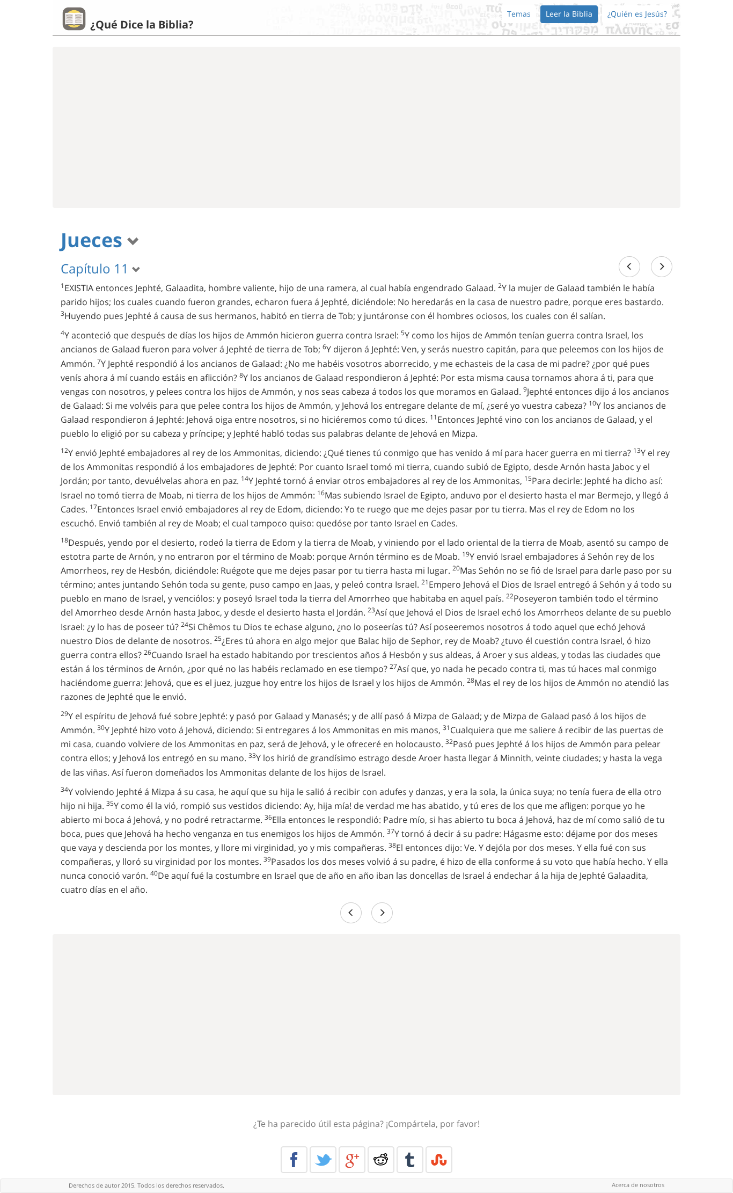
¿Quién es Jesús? (637, 14)
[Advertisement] (366, 127)
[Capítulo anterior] (629, 266)
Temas (519, 14)
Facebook (294, 1159)
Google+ (352, 1159)
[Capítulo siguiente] (661, 266)
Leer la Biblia (569, 14)
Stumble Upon (439, 1159)
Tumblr (410, 1159)
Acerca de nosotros (638, 1185)
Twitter (323, 1159)
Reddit (381, 1159)
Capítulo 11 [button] (96, 268)
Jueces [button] (94, 240)
